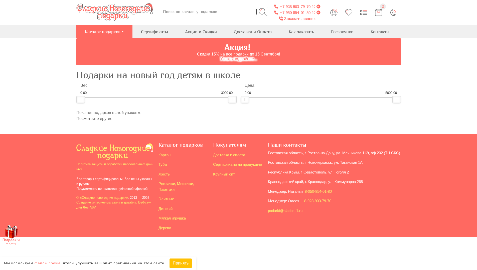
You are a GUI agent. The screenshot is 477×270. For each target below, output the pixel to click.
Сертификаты (154, 31)
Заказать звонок (299, 18)
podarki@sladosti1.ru (285, 210)
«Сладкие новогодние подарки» (104, 198)
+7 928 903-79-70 (294, 6)
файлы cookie (48, 263)
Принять (181, 263)
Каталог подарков (102, 31)
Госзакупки (342, 31)
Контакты (380, 31)
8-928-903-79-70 (317, 201)
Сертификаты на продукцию (237, 164)
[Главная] (114, 3)
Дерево (164, 228)
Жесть (164, 174)
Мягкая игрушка (172, 218)
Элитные (166, 199)
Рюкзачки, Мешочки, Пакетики (176, 187)
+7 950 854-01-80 (294, 12)
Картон (164, 155)
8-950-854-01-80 (318, 191)
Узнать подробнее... (238, 59)
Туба (162, 164)
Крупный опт (224, 174)
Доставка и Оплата (253, 31)
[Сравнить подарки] (364, 13)
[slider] (80, 99)
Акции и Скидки (201, 31)
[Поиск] (262, 12)
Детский (165, 208)
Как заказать (301, 31)
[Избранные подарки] (349, 13)
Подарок (11, 241)
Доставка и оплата (229, 155)
